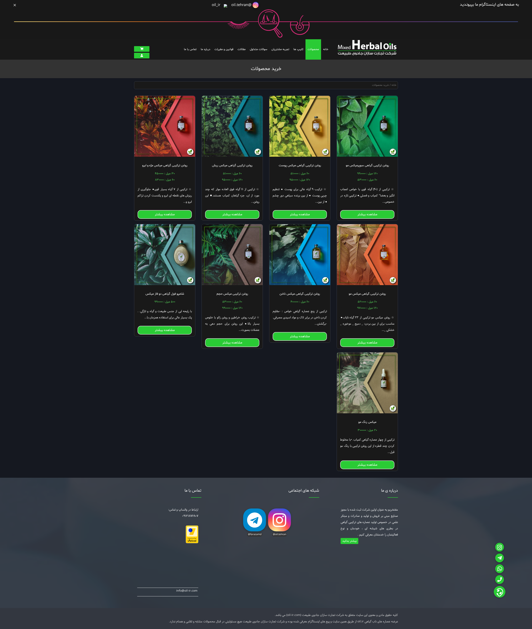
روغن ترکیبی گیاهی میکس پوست (300, 165)
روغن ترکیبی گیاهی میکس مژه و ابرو (164, 165)
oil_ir (216, 5)
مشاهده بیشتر (367, 214)
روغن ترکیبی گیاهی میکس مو (367, 294)
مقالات (242, 49)
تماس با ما (190, 49)
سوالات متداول (258, 49)
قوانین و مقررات (223, 49)
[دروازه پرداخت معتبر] (192, 542)
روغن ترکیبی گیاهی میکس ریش (232, 165)
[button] (499, 592)
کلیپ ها (298, 49)
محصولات (313, 49)
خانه (325, 49)
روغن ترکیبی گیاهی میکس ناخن (300, 294)
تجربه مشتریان (280, 49)
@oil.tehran (241, 5)
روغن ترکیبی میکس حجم (232, 294)
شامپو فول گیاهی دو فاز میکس (164, 294)
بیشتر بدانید (349, 541)
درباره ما (205, 49)
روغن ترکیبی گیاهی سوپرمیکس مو (367, 165)
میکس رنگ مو (367, 422)
